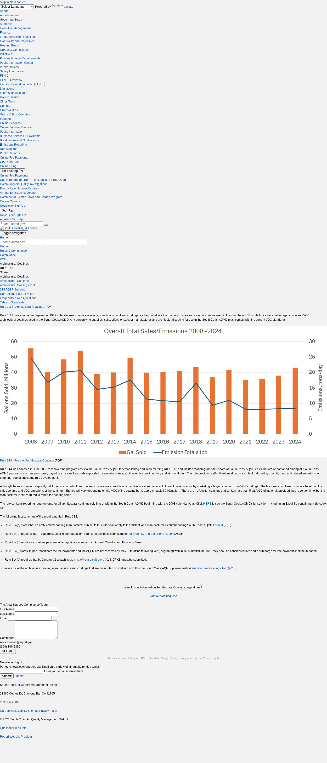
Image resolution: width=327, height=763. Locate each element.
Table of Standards (12, 302)
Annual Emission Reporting (18, 192)
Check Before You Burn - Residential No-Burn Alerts (33, 180)
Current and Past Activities (17, 294)
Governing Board (11, 19)
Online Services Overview (17, 127)
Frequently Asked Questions (18, 37)
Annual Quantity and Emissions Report (148, 533)
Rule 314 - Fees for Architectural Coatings (27, 460)
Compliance (8, 255)
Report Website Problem (16, 736)
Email (3, 618)
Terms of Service (202, 658)
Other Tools (7, 101)
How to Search (9, 97)
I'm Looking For (12, 171)
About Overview (10, 15)
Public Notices (9, 67)
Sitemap (33, 710)
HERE (207, 503)
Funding (5, 118)
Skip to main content (13, 2)
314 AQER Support (12, 289)
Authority (5, 24)
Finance (5, 32)
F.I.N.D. (4, 75)
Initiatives (6, 54)
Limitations (7, 88)
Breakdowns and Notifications (19, 140)
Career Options (10, 201)
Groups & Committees (14, 49)
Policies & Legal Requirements (20, 58)
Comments (7, 638)
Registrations (8, 149)
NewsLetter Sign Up (13, 215)
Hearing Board (9, 45)
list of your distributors (90, 559)
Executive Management (15, 28)
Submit (7, 676)
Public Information (11, 131)
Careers (5, 710)
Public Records (10, 153)
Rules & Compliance (13, 250)
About (4, 11)
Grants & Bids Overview (15, 114)
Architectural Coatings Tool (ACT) (214, 568)
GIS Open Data (10, 162)
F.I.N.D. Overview (11, 80)
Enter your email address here (63, 671)
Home (4, 237)
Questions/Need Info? (14, 728)
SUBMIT (8, 651)
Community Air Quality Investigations (23, 184)
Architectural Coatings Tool (17, 285)
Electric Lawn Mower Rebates (19, 188)
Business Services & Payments (20, 136)
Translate (67, 6)
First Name (7, 609)
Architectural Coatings (14, 281)
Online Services (10, 123)
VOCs (4, 259)
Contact (5, 106)
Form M (218, 525)
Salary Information (12, 71)
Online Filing (8, 166)
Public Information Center (16, 62)
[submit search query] (46, 225)
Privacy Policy (178, 658)
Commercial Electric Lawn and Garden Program (31, 197)
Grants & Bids (9, 110)
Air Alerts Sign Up (11, 219)
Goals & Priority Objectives (17, 41)
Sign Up (7, 210)
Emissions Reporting (13, 144)
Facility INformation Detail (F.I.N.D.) (22, 84)
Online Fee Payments (14, 157)
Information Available (13, 93)
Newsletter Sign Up (12, 205)
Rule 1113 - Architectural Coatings (22, 306)
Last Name (7, 613)
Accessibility (19, 710)
